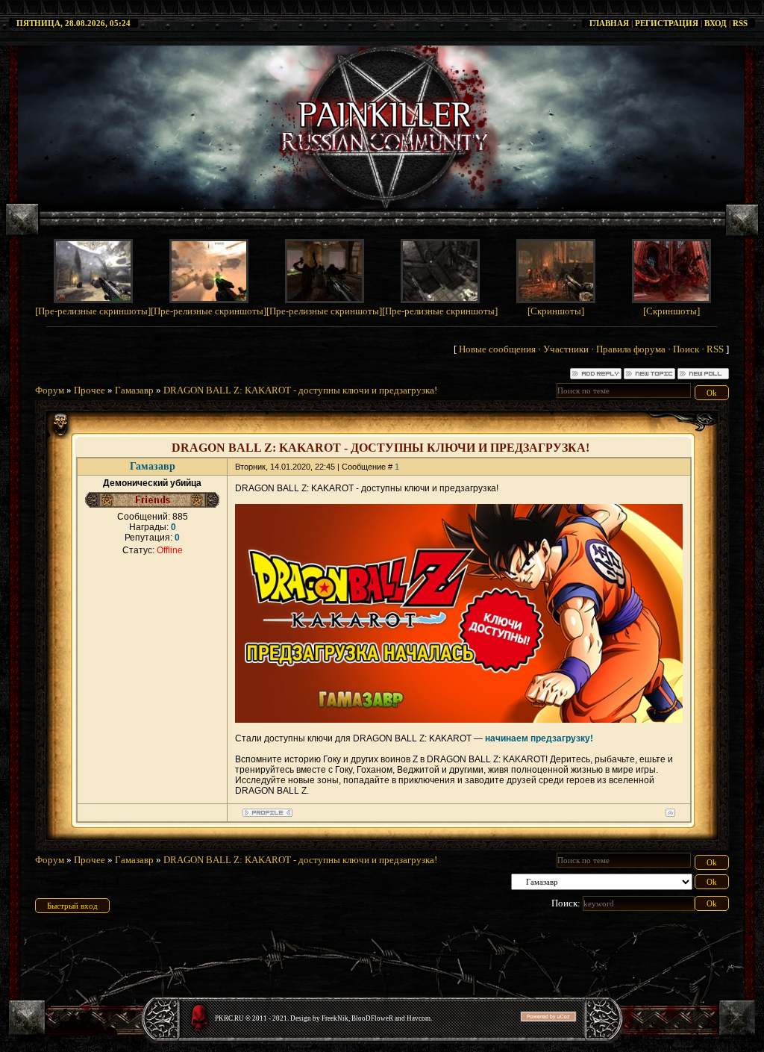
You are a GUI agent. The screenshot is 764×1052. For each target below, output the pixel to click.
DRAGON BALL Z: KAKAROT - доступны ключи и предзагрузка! (300, 390)
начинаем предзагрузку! (539, 738)
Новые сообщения (497, 349)
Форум (49, 390)
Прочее (89, 390)
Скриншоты (555, 311)
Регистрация (666, 23)
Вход (715, 23)
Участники (566, 349)
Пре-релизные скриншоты (93, 311)
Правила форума (631, 349)
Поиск (686, 349)
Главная (609, 23)
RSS (740, 23)
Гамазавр (134, 390)
